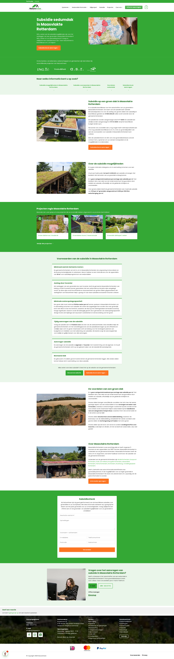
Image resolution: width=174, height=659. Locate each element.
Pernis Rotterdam (101, 464)
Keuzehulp (123, 630)
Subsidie (102, 7)
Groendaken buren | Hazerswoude (85, 235)
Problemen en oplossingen (98, 626)
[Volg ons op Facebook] (29, 635)
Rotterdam (111, 464)
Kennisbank (124, 632)
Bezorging (92, 621)
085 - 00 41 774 (31, 625)
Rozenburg (119, 464)
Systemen (65, 7)
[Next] (137, 228)
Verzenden (87, 550)
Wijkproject (93, 7)
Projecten (110, 7)
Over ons (119, 7)
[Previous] (36, 228)
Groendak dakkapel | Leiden (117, 235)
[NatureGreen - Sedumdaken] (35, 8)
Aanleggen (124, 623)
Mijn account (93, 632)
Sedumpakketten (126, 621)
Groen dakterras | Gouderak (48, 235)
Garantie (92, 623)
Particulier (29, 1)
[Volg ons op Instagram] (35, 635)
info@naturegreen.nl (33, 630)
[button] (146, 7)
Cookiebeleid (93, 636)
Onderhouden (125, 626)
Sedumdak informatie (79, 7)
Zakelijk (37, 1)
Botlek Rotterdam (123, 459)
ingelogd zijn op (13, 613)
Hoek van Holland (101, 461)
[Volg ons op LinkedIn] (40, 635)
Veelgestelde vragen (96, 630)
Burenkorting (93, 628)
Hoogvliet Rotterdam (115, 461)
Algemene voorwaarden (97, 638)
